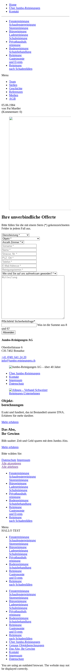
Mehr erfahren (10, 422)
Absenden (8, 332)
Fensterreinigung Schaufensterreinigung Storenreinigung (22, 540)
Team (12, 81)
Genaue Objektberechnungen (26, 645)
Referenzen (16, 91)
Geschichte (15, 88)
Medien (13, 95)
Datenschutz (16, 383)
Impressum (15, 380)
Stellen (13, 85)
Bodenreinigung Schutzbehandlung (20, 566)
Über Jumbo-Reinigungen (24, 8)
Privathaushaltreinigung (18, 559)
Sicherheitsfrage (18, 321)
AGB (12, 98)
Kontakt (14, 11)
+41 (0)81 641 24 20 (14, 357)
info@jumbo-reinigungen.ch (18, 360)
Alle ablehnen (10, 466)
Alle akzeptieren (11, 463)
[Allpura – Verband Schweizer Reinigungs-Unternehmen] (35, 393)
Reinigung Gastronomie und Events (16, 574)
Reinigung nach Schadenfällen (20, 583)
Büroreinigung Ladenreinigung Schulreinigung (18, 551)
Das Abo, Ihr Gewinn (22, 648)
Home (12, 4)
